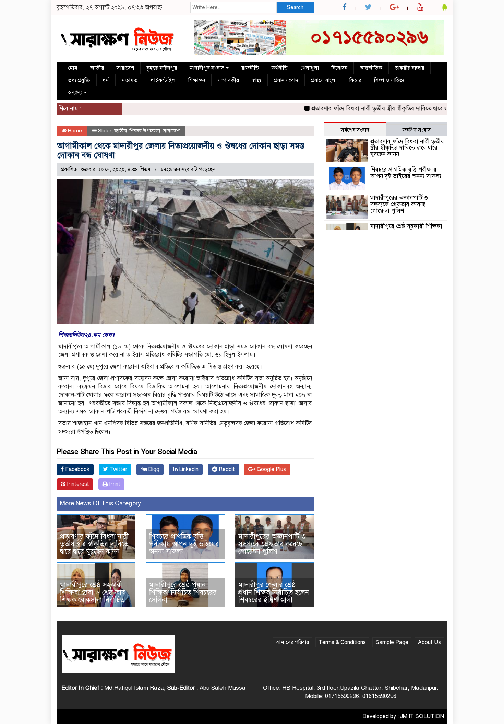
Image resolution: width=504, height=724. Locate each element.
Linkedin (188, 469)
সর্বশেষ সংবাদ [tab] (355, 130)
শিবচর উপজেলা (145, 131)
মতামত (129, 80)
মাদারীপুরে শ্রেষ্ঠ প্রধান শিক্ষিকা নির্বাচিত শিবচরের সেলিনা (183, 592)
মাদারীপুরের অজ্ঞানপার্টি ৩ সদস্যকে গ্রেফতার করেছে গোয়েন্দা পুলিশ (272, 544)
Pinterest (77, 484)
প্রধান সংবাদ (286, 80)
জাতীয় (97, 68)
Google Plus (270, 469)
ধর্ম (106, 80)
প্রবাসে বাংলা (324, 80)
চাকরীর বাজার (409, 68)
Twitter (117, 469)
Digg (153, 469)
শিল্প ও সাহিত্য (389, 80)
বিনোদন (339, 68)
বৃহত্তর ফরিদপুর (162, 68)
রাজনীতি (250, 68)
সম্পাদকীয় (228, 80)
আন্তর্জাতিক (371, 68)
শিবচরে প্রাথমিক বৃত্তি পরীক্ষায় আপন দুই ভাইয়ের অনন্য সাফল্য (184, 544)
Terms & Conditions (342, 642)
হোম (72, 68)
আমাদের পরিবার (292, 642)
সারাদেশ (125, 68)
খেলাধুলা (309, 68)
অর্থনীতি (280, 68)
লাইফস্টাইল (163, 80)
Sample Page (391, 642)
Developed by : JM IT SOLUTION (403, 716)
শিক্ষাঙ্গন (196, 80)
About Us (429, 642)
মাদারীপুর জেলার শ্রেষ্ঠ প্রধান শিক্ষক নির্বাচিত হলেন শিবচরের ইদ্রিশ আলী (273, 592)
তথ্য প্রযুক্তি (79, 80)
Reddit (226, 469)
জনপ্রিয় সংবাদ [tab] (417, 130)
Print (114, 484)
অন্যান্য (75, 92)
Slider (104, 131)
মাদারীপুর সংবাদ (207, 68)
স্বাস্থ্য (256, 80)
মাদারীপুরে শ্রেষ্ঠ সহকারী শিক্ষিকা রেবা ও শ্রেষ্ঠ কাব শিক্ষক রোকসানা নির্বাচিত (92, 592)
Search (295, 7)
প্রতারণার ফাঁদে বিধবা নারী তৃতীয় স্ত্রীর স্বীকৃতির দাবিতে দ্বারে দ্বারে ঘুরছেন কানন (385, 108)
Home (74, 131)
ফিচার (355, 80)
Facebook (76, 469)
